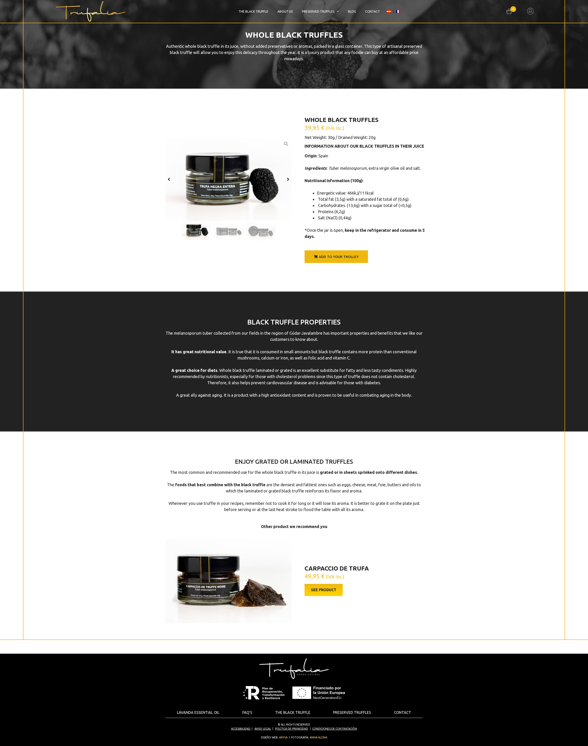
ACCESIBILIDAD (240, 728)
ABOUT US (285, 11)
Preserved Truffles (318, 11)
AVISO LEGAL (262, 728)
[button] (169, 179)
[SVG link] (530, 11)
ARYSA (283, 737)
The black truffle (253, 11)
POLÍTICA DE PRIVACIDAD (291, 728)
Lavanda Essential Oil (198, 712)
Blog (352, 11)
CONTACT (372, 11)
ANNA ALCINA (318, 737)
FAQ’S (247, 712)
